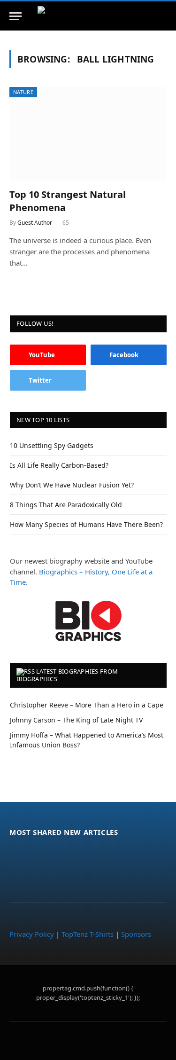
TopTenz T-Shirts (87, 934)
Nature (23, 91)
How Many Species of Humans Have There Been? (86, 524)
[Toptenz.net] (88, 16)
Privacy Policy (31, 934)
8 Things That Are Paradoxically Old (66, 504)
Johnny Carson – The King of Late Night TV (76, 719)
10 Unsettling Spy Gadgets (51, 445)
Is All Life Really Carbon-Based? (59, 465)
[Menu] (15, 16)
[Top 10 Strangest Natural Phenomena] (88, 134)
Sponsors (136, 934)
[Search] (166, 16)
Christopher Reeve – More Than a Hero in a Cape (86, 704)
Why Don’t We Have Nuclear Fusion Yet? (72, 484)
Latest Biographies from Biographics (67, 675)
